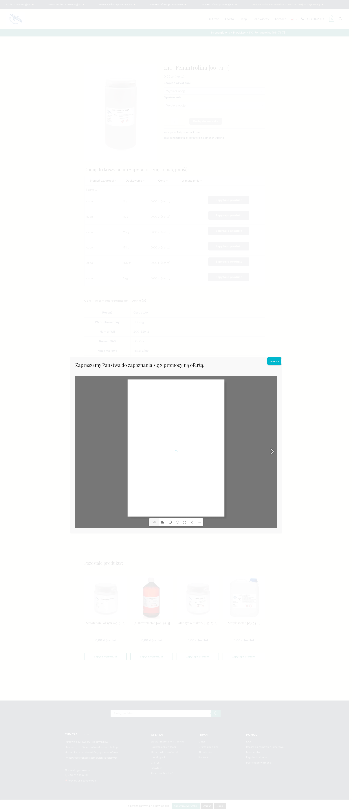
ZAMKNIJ (274, 361)
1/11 (154, 522)
